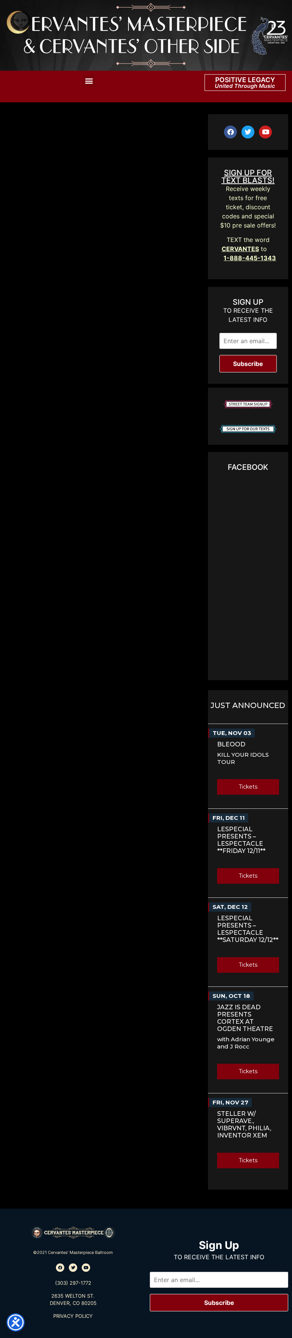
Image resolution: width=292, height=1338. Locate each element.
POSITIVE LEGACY (245, 80)
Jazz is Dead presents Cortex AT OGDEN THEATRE (245, 1018)
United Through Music (245, 86)
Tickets (248, 786)
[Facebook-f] (230, 132)
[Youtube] (265, 132)
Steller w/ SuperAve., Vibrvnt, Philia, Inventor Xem (244, 1124)
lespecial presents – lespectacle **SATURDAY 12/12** (247, 929)
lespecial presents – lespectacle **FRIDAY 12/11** (241, 840)
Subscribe (248, 364)
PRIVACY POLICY (73, 1316)
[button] (89, 81)
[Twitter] (247, 132)
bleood (231, 744)
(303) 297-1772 (73, 1283)
